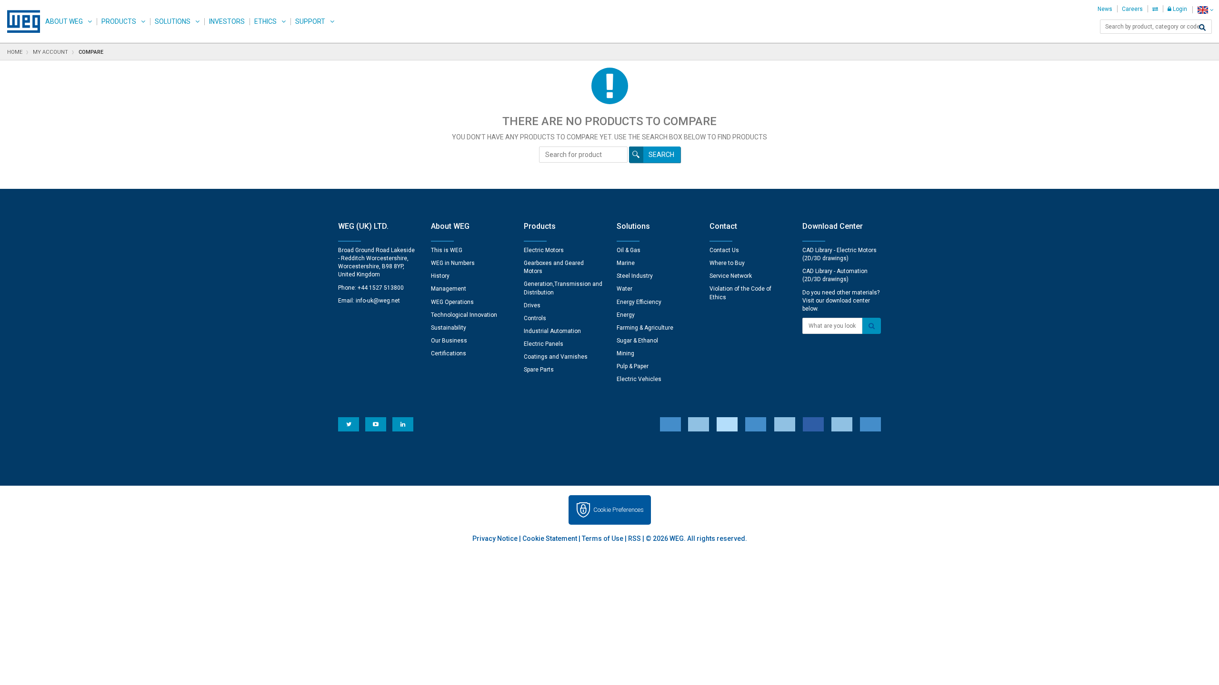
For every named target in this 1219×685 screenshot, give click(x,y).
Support (310, 21)
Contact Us (724, 250)
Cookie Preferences (618, 509)
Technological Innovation (464, 315)
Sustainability (448, 327)
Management (448, 288)
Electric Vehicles (639, 379)
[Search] (1202, 28)
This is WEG (446, 250)
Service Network (730, 276)
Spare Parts (539, 369)
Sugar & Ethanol (637, 340)
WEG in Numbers (453, 263)
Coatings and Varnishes (556, 356)
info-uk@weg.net (378, 300)
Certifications (448, 353)
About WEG (64, 21)
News (1105, 9)
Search (661, 154)
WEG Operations (452, 302)
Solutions (172, 21)
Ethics (265, 21)
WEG (20, 21)
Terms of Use (602, 538)
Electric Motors (544, 250)
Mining (625, 353)
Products (118, 21)
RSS (634, 538)
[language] (1205, 10)
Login (1179, 9)
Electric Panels (543, 344)
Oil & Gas (628, 250)
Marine (626, 263)
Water (624, 288)
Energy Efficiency (639, 302)
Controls (535, 318)
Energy (626, 315)
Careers (1132, 9)
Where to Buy (727, 263)
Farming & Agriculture (645, 327)
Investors (227, 21)
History (440, 276)
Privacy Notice (495, 538)
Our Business (449, 340)
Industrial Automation (552, 331)
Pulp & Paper (633, 366)
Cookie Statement (549, 538)
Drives (532, 305)
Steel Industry (635, 276)
